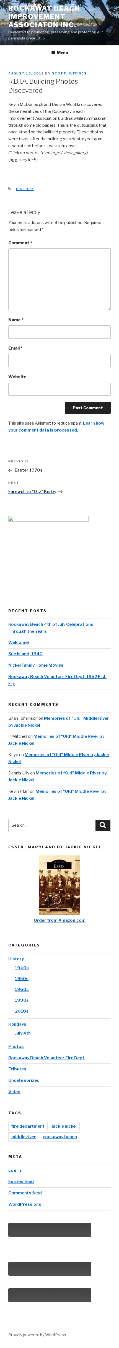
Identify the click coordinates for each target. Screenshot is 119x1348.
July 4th (23, 1033)
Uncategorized (24, 1080)
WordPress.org (24, 1204)
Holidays (17, 1024)
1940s (22, 967)
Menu (62, 52)
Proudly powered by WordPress (37, 1334)
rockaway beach (60, 1136)
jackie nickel (64, 1126)
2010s (22, 1011)
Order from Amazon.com (60, 920)
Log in (14, 1170)
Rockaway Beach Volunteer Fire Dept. (47, 1057)
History (25, 189)
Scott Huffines (69, 73)
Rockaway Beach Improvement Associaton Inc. (44, 16)
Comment (20, 242)
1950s (22, 978)
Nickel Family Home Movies (35, 665)
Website (17, 376)
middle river (23, 1136)
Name (16, 319)
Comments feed (25, 1192)
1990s (22, 1000)
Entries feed (21, 1181)
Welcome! (18, 642)
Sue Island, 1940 (25, 653)
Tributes (17, 1069)
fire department (28, 1126)
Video (14, 1091)
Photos (16, 1046)
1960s (22, 989)
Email (15, 348)
